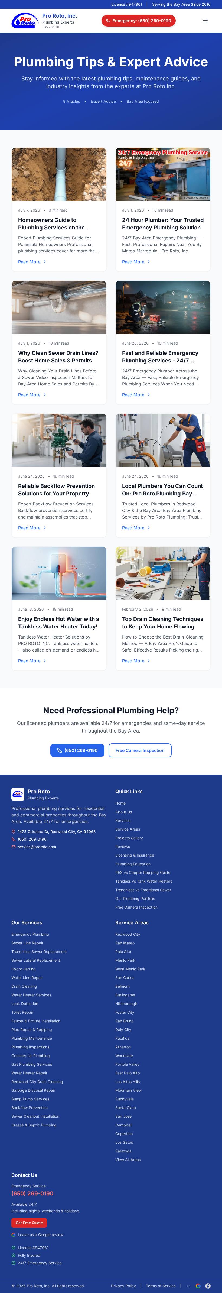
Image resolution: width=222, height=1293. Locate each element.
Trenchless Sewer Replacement (39, 951)
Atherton (123, 1047)
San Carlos (124, 977)
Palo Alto (123, 951)
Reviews (122, 846)
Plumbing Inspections (30, 1047)
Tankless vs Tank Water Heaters (143, 881)
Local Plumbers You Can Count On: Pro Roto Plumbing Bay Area (162, 493)
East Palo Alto (127, 1073)
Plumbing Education (133, 863)
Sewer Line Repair (27, 943)
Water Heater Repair (29, 1073)
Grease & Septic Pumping (34, 1125)
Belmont (122, 986)
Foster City (124, 1012)
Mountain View (128, 1090)
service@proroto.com (37, 846)
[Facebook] (208, 1286)
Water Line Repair (27, 977)
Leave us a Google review (40, 1234)
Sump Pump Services (30, 1099)
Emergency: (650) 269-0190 (141, 20)
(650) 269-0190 (81, 750)
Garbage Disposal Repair (33, 1090)
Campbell (123, 1125)
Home (120, 803)
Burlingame (125, 995)
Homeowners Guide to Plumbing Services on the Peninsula (51, 227)
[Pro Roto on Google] (198, 1286)
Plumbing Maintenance (31, 1038)
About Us (123, 811)
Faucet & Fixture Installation (35, 1021)
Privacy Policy (123, 1286)
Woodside (124, 1055)
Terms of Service (161, 1286)
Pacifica (122, 1038)
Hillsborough (126, 1003)
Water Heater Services (31, 995)
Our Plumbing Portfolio (135, 898)
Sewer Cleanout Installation (35, 1116)
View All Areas (128, 1159)
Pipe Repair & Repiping (31, 1029)
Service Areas (127, 829)
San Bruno (124, 1021)
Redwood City (127, 934)
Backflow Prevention (29, 1107)
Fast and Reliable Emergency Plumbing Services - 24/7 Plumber (160, 360)
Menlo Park (125, 960)
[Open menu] (205, 20)
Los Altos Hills (127, 1081)
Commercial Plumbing (30, 1055)
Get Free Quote (29, 1222)
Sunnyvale (124, 1099)
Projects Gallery (129, 837)
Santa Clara (125, 1107)
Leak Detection (24, 1003)
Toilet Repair (22, 1012)
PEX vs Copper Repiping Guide (142, 872)
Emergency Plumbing (30, 934)
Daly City (123, 1029)
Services (122, 820)
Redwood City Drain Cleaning (37, 1081)
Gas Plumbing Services (31, 1064)
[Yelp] (188, 1286)
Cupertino (124, 1133)
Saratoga (123, 1151)
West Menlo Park (130, 969)
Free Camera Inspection (140, 750)
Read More (29, 261)
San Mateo (125, 943)
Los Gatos (124, 1142)
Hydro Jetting (23, 969)
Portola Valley (127, 1064)
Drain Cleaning (24, 986)
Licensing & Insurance (134, 855)
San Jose (123, 1116)
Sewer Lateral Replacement (35, 960)
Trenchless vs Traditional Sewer (143, 889)
